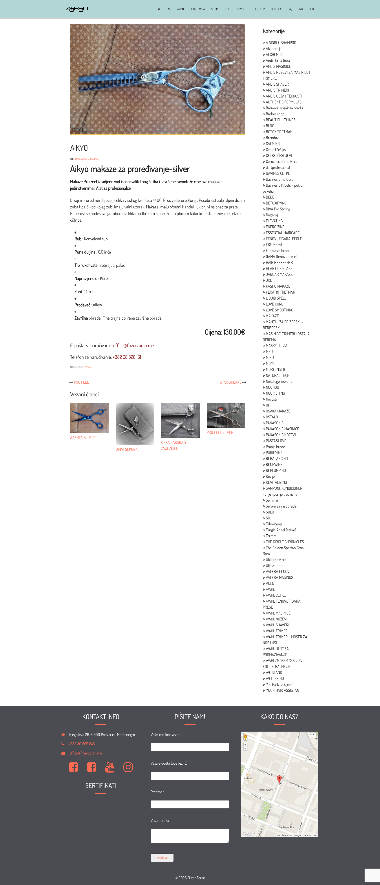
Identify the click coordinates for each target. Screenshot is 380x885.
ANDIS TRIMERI (277, 90)
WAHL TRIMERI (277, 630)
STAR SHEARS (230, 382)
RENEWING (274, 464)
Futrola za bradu (278, 250)
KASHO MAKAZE (278, 286)
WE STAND (274, 672)
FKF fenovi (274, 244)
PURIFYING (274, 452)
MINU (270, 357)
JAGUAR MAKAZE (279, 274)
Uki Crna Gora (276, 559)
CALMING (273, 143)
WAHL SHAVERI (277, 624)
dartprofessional (278, 167)
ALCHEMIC (273, 54)
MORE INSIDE (276, 369)
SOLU (270, 512)
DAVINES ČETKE (278, 173)
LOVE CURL (274, 304)
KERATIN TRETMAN (280, 292)
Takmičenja (274, 523)
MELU (270, 351)
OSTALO (272, 416)
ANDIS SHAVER (277, 84)
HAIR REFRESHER (279, 262)
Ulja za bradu (275, 565)
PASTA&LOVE (276, 440)
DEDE (270, 197)
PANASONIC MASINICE (282, 428)
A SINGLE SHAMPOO (281, 42)
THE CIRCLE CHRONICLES (285, 541)
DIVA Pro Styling (278, 208)
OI (267, 405)
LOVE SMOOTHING (279, 309)
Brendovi (272, 137)
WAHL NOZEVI (276, 618)
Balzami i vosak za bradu (284, 107)
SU (268, 517)
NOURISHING (275, 393)
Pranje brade (275, 446)
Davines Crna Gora (279, 179)
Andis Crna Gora (278, 60)
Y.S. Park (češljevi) (279, 684)
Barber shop (275, 113)
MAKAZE (88, 366)
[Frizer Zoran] (77, 10)
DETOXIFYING (276, 203)
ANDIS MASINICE (278, 66)
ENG (300, 9)
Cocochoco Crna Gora (281, 161)
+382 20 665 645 (82, 743)
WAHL (270, 589)
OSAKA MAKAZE (278, 410)
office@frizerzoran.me (85, 753)
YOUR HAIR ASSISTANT (283, 690)
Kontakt (277, 9)
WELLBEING (275, 678)
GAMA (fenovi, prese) (281, 256)
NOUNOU (272, 387)
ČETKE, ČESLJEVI (279, 155)
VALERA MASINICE (280, 577)
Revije (270, 476)
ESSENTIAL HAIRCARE (283, 232)
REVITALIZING (276, 482)
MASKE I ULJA (276, 345)
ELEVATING (274, 220)
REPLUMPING (276, 470)
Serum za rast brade (281, 506)
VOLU (270, 583)
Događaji (272, 214)
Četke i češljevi (276, 149)
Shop (214, 9)
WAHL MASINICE (278, 613)
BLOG (227, 9)
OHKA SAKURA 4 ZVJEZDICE (173, 445)
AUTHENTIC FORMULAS (283, 101)
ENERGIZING (275, 226)
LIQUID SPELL (276, 298)
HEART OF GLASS (279, 268)
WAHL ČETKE (276, 595)
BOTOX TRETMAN (279, 131)
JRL (269, 280)
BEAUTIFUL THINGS (281, 119)
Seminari (272, 500)
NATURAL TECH (277, 375)
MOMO (271, 363)
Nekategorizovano (279, 381)
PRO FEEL (81, 382)
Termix (271, 535)
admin (95, 158)
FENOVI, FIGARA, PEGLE (284, 238)
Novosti (242, 9)
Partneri (259, 9)
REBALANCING (277, 458)
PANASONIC (274, 422)
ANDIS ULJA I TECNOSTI (284, 96)
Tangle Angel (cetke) (281, 529)
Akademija (198, 9)
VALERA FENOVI (278, 571)
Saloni (180, 9)
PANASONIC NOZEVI (281, 434)
